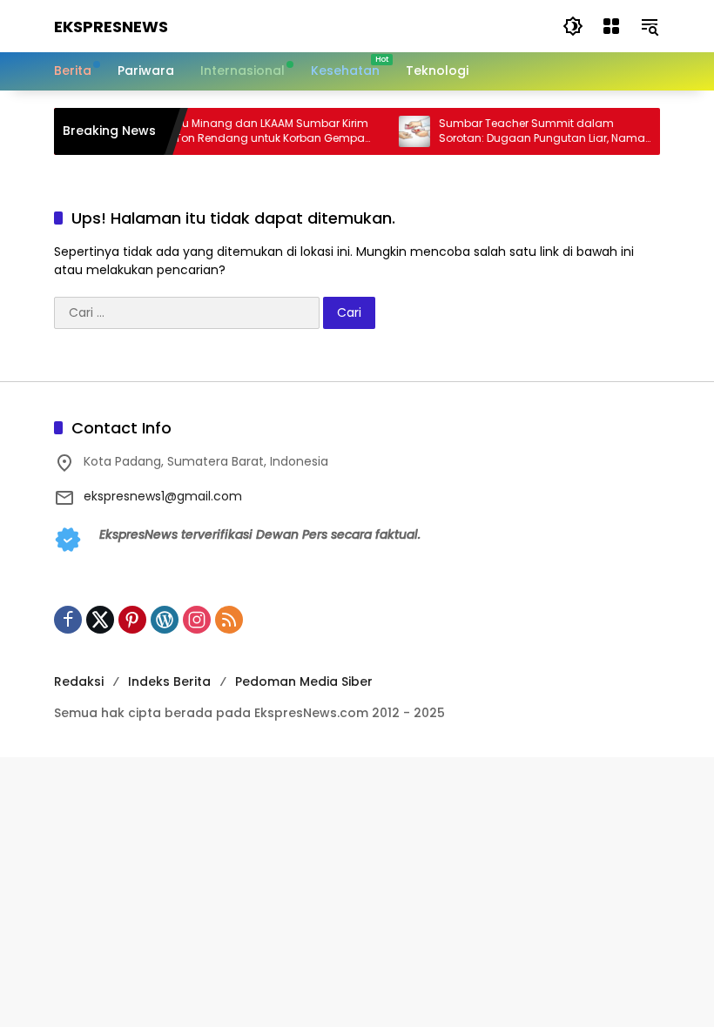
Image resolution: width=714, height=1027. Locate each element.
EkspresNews (111, 26)
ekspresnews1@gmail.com (163, 496)
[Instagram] (197, 620)
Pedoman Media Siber (304, 681)
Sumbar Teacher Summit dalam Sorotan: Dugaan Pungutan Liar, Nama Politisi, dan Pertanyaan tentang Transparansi (533, 131)
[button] (572, 26)
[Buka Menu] (611, 26)
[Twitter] (100, 620)
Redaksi (79, 681)
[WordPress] (164, 620)
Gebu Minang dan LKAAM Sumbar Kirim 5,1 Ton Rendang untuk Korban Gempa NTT (256, 131)
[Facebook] (68, 620)
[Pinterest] (132, 620)
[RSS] (229, 620)
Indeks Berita (169, 681)
